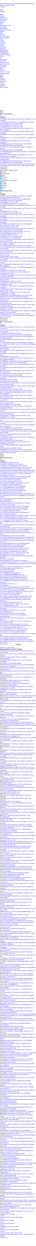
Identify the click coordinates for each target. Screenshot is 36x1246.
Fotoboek (2, 79)
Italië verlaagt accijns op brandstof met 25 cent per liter (20, 841)
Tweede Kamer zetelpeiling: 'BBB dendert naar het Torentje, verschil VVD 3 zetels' (16, 1151)
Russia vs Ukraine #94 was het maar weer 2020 (15, 636)
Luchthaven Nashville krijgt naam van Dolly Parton (16, 295)
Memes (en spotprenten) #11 (10, 573)
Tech (1, 23)
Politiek (2, 22)
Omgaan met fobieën (8, 514)
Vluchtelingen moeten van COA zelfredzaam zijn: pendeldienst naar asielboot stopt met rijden (16, 784)
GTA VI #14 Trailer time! (9, 594)
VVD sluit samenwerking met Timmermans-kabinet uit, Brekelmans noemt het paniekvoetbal (17, 1034)
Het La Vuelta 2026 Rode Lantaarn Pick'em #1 (15, 625)
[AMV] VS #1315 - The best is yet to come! (14, 552)
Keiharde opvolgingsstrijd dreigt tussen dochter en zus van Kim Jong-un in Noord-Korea (17, 937)
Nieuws (22, 3)
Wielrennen (3, 47)
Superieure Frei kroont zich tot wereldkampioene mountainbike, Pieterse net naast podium (15, 199)
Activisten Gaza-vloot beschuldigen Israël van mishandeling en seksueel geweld (15, 719)
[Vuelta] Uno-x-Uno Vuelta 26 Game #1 (14, 628)
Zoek (10, 3)
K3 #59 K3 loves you (8, 583)
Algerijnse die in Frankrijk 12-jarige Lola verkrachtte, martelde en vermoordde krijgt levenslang (17, 1028)
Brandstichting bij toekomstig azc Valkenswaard (15, 161)
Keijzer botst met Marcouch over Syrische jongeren (19, 973)
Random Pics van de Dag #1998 (11, 126)
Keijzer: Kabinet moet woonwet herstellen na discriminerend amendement (14, 1075)
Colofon (2, 84)
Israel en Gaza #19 (7, 475)
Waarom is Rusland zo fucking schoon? (13, 490)
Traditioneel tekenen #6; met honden (12, 613)
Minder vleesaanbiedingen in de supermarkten (17, 1130)
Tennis (2, 45)
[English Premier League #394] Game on (14, 520)
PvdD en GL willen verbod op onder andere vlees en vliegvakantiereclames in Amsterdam (17, 965)
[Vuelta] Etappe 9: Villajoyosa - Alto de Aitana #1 (16, 467)
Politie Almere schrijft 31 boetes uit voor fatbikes (15, 245)
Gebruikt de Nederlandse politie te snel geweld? (18, 931)
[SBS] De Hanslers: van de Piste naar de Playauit (16, 639)
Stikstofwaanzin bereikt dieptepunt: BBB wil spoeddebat (20, 1200)
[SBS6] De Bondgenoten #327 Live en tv (14, 576)
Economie (3, 20)
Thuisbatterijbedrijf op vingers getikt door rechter (18, 866)
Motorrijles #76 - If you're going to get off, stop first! (17, 588)
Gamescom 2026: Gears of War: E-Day (13, 270)
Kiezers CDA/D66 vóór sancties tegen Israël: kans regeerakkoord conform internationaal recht (16, 958)
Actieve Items (15, 3)
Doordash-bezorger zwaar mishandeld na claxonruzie (17, 122)
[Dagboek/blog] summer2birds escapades (14, 638)
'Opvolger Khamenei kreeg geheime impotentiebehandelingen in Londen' (12, 875)
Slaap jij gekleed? (7, 571)
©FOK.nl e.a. (4, 1237)
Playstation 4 (3, 59)
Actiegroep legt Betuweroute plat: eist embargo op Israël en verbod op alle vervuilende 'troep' (18, 791)
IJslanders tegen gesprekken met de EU (13, 478)
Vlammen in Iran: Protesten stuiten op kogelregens (18, 978)
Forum (2, 3)
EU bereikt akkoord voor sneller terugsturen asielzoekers (20, 1014)
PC (1, 58)
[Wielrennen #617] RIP (9, 605)
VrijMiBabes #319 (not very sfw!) (11, 125)
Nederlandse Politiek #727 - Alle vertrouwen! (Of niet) (17, 562)
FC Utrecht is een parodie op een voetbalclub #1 (16, 566)
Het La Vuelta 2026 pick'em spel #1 (12, 632)
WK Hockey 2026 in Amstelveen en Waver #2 (15, 469)
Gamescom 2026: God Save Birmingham (13, 203)
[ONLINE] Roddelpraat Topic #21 (12, 574)
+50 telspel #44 (7, 559)
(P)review (4, 185)
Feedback (2, 86)
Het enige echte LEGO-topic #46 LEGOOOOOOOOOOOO (11, 568)
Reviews (32, 3)
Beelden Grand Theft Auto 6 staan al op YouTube (16, 449)
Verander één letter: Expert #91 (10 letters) (14, 506)
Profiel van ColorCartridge (7, 647)
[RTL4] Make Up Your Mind (10, 479)
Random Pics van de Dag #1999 (11, 123)
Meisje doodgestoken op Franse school (15, 1110)
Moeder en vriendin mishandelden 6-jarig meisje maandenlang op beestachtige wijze (15, 735)
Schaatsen (3, 48)
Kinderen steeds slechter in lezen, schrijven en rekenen (17, 472)
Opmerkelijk (3, 27)
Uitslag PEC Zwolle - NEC (9, 225)
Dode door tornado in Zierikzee (13, 1149)
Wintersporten (4, 50)
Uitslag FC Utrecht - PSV (9, 202)
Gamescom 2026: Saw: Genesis (10, 281)
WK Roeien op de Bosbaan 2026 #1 (12, 489)
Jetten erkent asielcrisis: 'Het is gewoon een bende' (19, 722)
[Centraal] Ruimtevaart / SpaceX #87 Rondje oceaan (17, 493)
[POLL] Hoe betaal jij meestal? (11, 484)
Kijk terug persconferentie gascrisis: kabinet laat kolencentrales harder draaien (15, 1160)
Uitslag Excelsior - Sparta (9, 256)
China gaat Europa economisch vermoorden (14, 531)
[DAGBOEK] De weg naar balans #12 (13, 630)
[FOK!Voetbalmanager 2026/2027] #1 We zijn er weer (17, 518)
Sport (1, 39)
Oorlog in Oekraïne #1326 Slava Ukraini (14, 517)
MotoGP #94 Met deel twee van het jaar (13, 610)
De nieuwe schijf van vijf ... (12, 793)
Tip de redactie (4, 87)
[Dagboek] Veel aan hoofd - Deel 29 (12, 545)
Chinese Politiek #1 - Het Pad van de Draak (14, 604)
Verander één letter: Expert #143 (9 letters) (14, 507)
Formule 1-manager (5, 55)
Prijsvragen (3, 81)
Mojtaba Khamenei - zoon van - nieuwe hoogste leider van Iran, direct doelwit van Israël (17, 861)
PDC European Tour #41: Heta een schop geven (15, 473)
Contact (2, 82)
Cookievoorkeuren (28, 1234)
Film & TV (3, 67)
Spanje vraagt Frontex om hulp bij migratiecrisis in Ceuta (18, 361)
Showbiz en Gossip (5, 25)
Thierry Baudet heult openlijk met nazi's (13, 577)
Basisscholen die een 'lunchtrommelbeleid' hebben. (16, 596)
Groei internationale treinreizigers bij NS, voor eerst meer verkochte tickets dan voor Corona (17, 1132)
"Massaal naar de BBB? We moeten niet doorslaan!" (19, 1147)
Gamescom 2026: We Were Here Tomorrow (14, 296)
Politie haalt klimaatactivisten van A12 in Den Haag (19, 1059)
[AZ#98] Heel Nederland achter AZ (12, 554)
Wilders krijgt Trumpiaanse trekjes (13, 1026)
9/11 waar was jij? (7, 504)
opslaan (3, 117)
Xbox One (3, 61)
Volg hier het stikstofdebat (12, 1158)
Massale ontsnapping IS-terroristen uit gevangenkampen (20, 967)
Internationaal (4, 19)
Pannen (4, 585)
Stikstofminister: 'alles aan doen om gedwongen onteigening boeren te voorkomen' (15, 1177)
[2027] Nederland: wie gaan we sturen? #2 (14, 549)
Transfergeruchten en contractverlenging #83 (15, 543)
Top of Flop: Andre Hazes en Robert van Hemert (17, 824)
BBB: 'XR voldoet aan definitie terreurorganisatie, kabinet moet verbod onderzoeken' (16, 1118)
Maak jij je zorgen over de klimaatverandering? (17, 1113)
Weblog (6, 3)
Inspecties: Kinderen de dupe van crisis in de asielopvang (20, 1163)
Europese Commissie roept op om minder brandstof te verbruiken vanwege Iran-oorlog (17, 809)
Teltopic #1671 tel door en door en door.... (14, 560)
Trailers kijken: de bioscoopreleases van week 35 (15, 231)
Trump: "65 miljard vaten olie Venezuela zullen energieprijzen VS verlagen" (15, 292)
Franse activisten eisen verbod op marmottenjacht (16, 224)
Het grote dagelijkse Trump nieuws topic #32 (14, 483)
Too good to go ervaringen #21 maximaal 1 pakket (16, 591)
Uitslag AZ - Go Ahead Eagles (10, 238)
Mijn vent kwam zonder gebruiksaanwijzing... (17, 872)
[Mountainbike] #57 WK (9, 462)
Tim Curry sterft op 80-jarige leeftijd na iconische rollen (17, 164)
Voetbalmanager (4, 53)
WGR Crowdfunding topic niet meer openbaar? (15, 587)
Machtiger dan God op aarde (12, 969)
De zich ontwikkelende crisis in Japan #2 (13, 551)
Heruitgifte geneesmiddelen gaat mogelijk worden (17, 846)
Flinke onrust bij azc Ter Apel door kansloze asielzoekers (20, 695)
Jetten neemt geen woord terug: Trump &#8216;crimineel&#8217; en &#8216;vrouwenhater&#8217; (17, 920)
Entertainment (4, 28)
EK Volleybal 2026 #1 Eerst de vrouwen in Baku (16, 528)
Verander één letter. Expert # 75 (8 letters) (13, 509)
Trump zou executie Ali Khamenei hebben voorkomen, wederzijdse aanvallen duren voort (17, 1090)
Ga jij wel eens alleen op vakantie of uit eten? (15, 548)
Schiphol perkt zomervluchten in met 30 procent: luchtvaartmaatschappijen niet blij (15, 1205)
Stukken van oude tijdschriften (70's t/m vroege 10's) (16, 538)
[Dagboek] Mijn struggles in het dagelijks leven (15, 597)
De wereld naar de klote (9, 234)
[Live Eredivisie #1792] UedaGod (11, 464)
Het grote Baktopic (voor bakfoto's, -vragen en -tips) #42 (18, 515)
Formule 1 (3, 42)
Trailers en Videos (5, 72)
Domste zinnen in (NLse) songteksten (12, 486)
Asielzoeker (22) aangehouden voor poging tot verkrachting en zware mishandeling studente (15, 878)
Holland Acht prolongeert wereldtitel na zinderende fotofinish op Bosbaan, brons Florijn (16, 196)
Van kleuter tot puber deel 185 (11, 481)
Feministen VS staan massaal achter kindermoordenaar (17, 165)
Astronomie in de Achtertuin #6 (11, 593)
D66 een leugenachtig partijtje (13, 663)
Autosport (3, 44)
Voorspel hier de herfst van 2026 (11, 492)
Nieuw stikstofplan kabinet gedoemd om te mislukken (19, 1111)
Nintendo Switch (4, 62)
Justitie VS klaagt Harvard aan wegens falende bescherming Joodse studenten (15, 830)
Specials (7, 5)
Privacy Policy (18, 1234)
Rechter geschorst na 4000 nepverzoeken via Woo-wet (19, 767)
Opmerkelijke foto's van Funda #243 (12, 487)
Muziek (2, 31)
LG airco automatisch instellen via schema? (14, 624)
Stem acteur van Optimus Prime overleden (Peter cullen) (17, 470)
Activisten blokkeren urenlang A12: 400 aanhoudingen (20, 753)
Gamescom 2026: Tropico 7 (9, 227)
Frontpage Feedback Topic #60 (11, 627)
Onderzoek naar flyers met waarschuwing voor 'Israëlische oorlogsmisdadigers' (15, 684)
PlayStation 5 (3, 65)
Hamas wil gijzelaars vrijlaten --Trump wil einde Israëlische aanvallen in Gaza (15, 1047)
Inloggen (2, 6)
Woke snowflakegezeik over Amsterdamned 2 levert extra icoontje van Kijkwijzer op (16, 983)
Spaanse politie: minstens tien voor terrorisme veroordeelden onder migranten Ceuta (14, 680)
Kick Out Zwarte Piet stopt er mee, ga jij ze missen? (18, 1018)
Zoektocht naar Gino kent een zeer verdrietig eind (18, 1192)
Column (4, 184)
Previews (2, 5)
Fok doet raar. (6, 501)
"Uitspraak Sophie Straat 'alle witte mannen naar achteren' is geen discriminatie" (15, 693)
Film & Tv (5, 177)
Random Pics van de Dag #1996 (11, 150)
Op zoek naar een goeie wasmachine (12, 590)
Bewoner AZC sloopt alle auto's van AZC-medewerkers (20, 1073)
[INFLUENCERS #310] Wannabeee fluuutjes (15, 476)
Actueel (2, 16)
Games (2, 56)
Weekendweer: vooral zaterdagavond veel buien (15, 314)
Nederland (3, 17)
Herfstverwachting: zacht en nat (10, 213)
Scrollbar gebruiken (7, 114)
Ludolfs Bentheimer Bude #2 (10, 511)
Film (1, 33)
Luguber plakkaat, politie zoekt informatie (14, 579)
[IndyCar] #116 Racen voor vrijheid (12, 535)
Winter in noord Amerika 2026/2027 (12, 546)
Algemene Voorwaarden (6, 1234)
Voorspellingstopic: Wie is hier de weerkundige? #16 (17, 537)
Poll (3, 189)
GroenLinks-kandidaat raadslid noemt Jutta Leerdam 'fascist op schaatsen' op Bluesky (16, 923)
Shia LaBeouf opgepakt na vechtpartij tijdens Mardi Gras (20, 917)
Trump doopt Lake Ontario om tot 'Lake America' (16, 144)
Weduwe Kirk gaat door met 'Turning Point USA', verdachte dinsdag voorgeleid (16, 1061)
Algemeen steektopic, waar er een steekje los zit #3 (16, 529)
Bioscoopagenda (4, 37)
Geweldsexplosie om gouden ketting (14, 1153)
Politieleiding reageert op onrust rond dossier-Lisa (18, 868)
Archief (12, 5)
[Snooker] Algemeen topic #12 (11, 602)
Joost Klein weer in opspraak (13, 801)
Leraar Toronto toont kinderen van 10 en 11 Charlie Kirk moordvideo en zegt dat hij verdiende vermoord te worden (18, 1053)
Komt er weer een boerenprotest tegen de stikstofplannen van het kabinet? (14, 1180)
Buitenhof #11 (6, 611)
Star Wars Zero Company (9, 211)
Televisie (2, 34)
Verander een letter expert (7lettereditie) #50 (14, 512)
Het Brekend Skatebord (10, 1102)
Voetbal (2, 41)
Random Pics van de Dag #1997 (11, 145)
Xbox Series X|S (4, 64)
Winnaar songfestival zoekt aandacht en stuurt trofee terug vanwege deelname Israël (16, 1011)
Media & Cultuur (4, 36)
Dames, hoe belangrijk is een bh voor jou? (13, 465)
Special (4, 187)
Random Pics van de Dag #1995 (11, 162)
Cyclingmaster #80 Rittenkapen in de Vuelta (15, 503)
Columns (26, 3)
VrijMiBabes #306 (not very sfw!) (11, 440)
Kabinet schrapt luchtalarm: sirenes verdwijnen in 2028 (20, 723)
